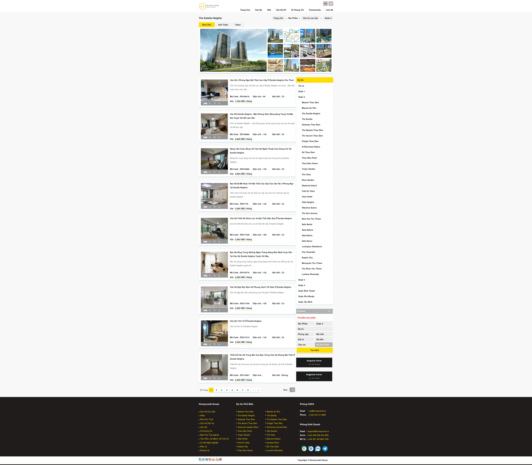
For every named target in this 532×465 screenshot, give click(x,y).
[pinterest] (210, 460)
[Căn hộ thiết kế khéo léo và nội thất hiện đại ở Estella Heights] (214, 238)
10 (293, 389)
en (331, 3)
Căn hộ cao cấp (310, 18)
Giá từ (301, 339)
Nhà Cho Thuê (206, 419)
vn (325, 3)
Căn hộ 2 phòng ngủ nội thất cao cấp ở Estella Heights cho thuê (262, 80)
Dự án (301, 328)
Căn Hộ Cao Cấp (207, 411)
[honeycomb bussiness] (213, 460)
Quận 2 (328, 18)
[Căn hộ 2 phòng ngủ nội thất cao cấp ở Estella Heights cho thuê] (214, 100)
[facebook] (200, 460)
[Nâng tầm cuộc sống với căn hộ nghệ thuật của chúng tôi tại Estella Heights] (214, 168)
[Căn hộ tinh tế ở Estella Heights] (214, 341)
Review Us (204, 450)
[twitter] (203, 460)
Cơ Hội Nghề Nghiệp (209, 442)
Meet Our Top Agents (209, 434)
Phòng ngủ (303, 334)
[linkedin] (206, 460)
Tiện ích (302, 344)
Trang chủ (278, 18)
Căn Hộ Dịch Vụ (207, 423)
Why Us (203, 446)
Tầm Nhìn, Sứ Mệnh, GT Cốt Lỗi (214, 438)
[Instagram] (216, 460)
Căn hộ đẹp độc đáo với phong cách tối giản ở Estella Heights (260, 287)
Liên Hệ (203, 427)
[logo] (209, 9)
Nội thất (320, 334)
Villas (202, 415)
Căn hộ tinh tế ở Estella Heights (246, 321)
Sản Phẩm (302, 323)
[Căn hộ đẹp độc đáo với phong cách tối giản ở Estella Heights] (214, 307)
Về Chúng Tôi (206, 431)
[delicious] (220, 460)
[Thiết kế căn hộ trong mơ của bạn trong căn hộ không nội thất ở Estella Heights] (214, 375)
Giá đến (320, 339)
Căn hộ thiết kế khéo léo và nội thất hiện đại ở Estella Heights (261, 218)
